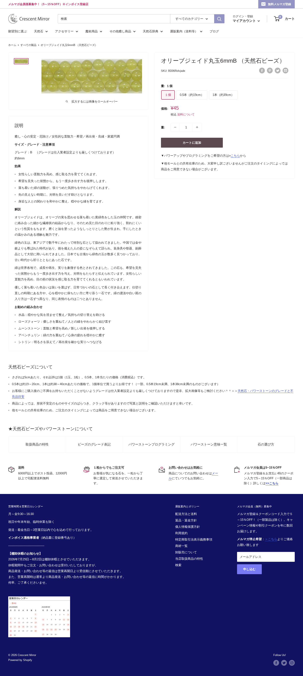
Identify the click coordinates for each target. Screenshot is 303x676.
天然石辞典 (150, 31)
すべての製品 (28, 45)
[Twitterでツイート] (278, 70)
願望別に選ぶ (17, 31)
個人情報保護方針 (187, 526)
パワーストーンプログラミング (151, 444)
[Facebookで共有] (262, 70)
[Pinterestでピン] (270, 70)
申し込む (249, 569)
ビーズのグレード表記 (94, 444)
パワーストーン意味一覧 (209, 444)
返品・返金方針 (186, 520)
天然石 (38, 31)
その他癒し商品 (120, 31)
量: (163, 127)
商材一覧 (181, 546)
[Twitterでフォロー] (284, 663)
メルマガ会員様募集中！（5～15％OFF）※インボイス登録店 (48, 4)
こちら (235, 155)
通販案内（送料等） (184, 31)
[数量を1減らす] (175, 127)
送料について (186, 114)
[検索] (219, 18)
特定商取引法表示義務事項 (193, 539)
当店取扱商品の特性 (189, 558)
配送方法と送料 (186, 514)
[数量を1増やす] (197, 127)
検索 (178, 565)
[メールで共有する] (285, 70)
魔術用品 (91, 31)
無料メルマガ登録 (279, 4)
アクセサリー (64, 31)
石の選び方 (266, 444)
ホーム (12, 45)
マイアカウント (245, 20)
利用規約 (181, 533)
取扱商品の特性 (37, 444)
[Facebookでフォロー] (276, 663)
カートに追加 (192, 142)
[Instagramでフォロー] (292, 663)
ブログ (214, 31)
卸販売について (186, 552)
